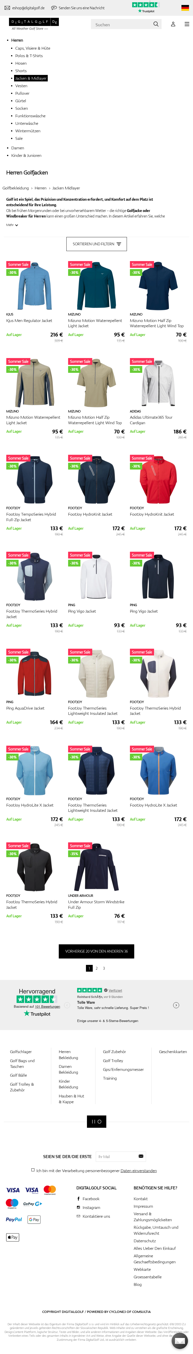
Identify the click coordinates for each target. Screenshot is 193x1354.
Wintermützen (27, 131)
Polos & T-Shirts (29, 55)
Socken (21, 108)
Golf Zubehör (114, 1051)
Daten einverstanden (139, 1170)
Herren (17, 40)
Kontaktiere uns (96, 1216)
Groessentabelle (148, 1277)
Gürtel (20, 100)
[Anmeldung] (173, 24)
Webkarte (142, 1269)
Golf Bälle (18, 1075)
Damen (17, 148)
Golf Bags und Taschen (22, 1063)
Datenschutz (145, 1241)
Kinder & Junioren (26, 155)
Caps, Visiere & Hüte (32, 48)
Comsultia (141, 1311)
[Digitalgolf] (96, 1121)
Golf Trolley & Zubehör (22, 1087)
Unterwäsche (26, 123)
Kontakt (141, 1198)
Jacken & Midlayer (30, 78)
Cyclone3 (117, 1311)
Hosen (21, 63)
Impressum (143, 1206)
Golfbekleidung (16, 188)
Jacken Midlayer (66, 188)
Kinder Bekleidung (68, 1084)
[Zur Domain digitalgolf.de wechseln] (185, 8)
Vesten (21, 85)
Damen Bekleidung (68, 1069)
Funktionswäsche (30, 116)
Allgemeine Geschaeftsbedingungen (155, 1259)
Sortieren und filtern (93, 244)
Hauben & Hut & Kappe (71, 1098)
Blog (138, 1284)
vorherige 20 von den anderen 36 (96, 951)
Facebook (91, 1198)
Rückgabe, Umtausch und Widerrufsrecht (156, 1230)
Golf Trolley (113, 1060)
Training (110, 1078)
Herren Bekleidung (68, 1054)
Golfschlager (21, 1051)
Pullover (22, 93)
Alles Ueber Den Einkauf (155, 1248)
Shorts (21, 70)
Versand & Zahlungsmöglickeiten (153, 1216)
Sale (19, 138)
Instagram (91, 1207)
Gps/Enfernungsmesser (123, 1069)
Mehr (10, 225)
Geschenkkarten (173, 1051)
